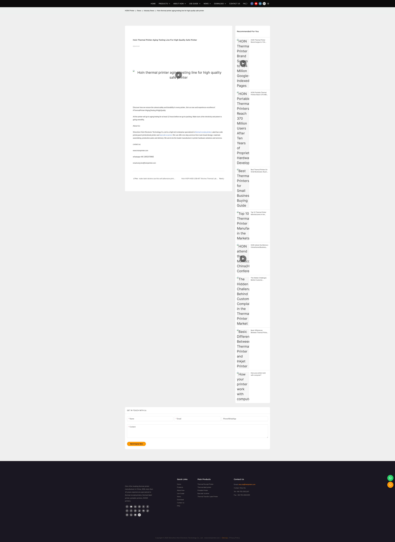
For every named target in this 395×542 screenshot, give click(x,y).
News (139, 11)
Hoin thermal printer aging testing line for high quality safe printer (180, 11)
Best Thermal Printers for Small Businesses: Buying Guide (259, 171)
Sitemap (224, 538)
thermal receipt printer (203, 132)
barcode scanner (166, 135)
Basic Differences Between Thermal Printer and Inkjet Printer (259, 331)
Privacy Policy (234, 538)
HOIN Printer (129, 11)
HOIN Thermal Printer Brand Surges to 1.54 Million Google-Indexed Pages (258, 41)
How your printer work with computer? (258, 374)
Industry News (149, 11)
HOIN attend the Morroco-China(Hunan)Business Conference (259, 246)
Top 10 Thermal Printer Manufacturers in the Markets (258, 213)
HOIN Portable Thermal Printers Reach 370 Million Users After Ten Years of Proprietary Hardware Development (259, 94)
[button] (246, 4)
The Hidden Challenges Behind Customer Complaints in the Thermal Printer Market (259, 279)
